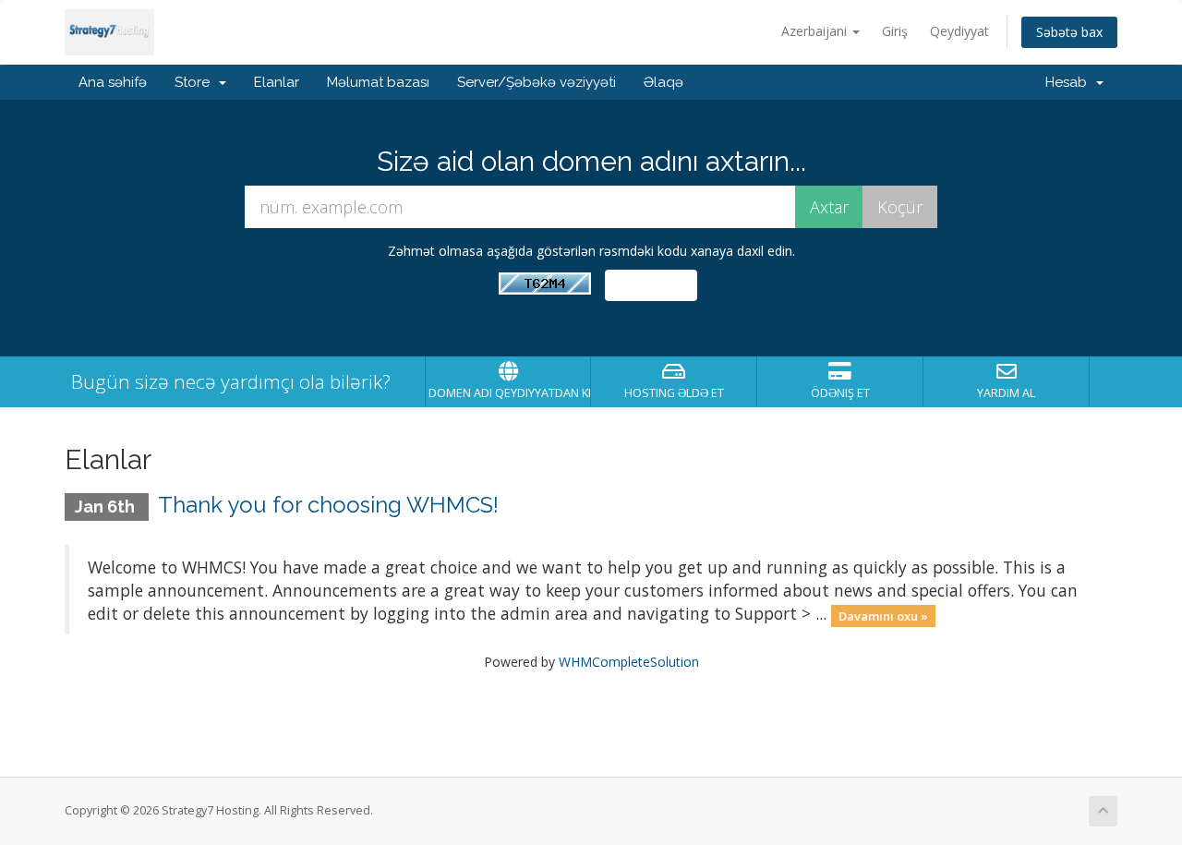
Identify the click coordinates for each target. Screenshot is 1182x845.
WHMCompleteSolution (629, 661)
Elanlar (276, 82)
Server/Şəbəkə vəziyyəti (536, 82)
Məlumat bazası (378, 82)
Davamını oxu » (883, 615)
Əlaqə (663, 82)
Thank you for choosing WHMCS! (328, 504)
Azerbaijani (815, 31)
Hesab (1069, 82)
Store (196, 82)
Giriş (895, 31)
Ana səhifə (112, 82)
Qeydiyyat (959, 31)
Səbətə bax (1069, 32)
